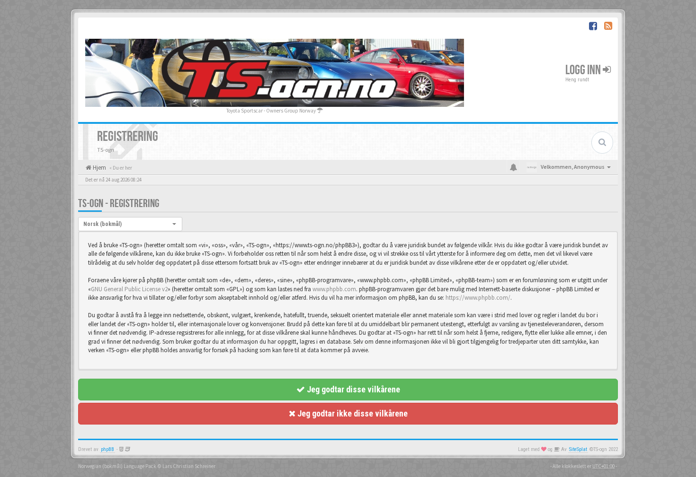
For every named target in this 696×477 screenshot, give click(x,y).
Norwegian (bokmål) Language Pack (117, 466)
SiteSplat (578, 449)
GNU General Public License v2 (129, 289)
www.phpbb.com (334, 289)
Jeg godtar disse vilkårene (352, 389)
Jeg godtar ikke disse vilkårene (351, 413)
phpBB (107, 449)
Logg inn (584, 70)
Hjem (98, 168)
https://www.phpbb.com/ (478, 298)
